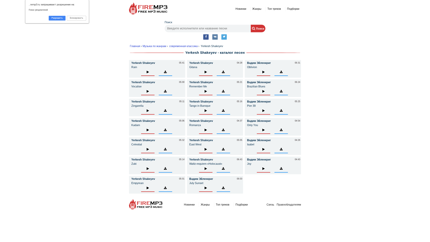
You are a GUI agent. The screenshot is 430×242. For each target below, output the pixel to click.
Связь (270, 204)
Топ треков (274, 8)
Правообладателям (289, 204)
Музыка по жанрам (154, 46)
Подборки (293, 8)
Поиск (168, 22)
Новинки (240, 8)
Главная (135, 46)
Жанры (256, 8)
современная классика (183, 46)
